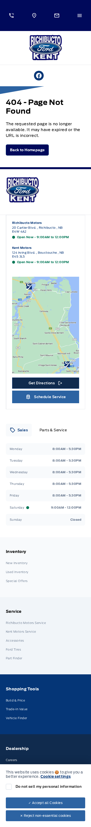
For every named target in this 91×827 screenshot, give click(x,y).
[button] (11, 15)
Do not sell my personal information (49, 786)
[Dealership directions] (45, 325)
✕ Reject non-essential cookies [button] (45, 816)
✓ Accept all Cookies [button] (45, 803)
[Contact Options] (57, 15)
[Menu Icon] (80, 15)
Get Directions (45, 384)
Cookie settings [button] (56, 776)
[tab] (19, 430)
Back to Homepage (27, 150)
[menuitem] (45, 567)
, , (37, 229)
